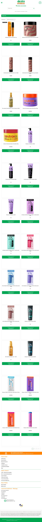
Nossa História (3, 460)
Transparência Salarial (5, 466)
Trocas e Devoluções (4, 478)
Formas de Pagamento (5, 480)
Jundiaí (2, 494)
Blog (2, 468)
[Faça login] (40, 3)
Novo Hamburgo (4, 495)
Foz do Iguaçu (3, 498)
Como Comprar (4, 475)
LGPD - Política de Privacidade (6, 472)
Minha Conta (3, 486)
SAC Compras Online (4, 490)
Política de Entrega (4, 477)
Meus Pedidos (3, 484)
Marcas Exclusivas (4, 461)
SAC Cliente (3, 491)
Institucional (3, 458)
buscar (34, 8)
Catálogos (3, 463)
